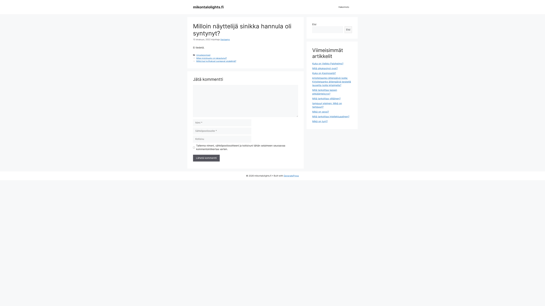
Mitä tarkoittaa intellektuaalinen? (330, 116)
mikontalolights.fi (208, 7)
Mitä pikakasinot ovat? (325, 68)
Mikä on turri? (320, 121)
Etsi (314, 24)
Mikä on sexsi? (320, 111)
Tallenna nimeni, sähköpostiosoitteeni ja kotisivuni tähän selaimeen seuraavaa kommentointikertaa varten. (240, 147)
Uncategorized (203, 55)
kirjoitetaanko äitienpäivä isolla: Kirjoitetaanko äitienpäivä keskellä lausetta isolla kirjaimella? (331, 82)
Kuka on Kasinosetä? (324, 73)
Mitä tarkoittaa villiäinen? (326, 98)
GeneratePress (291, 175)
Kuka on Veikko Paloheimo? (327, 63)
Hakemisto (343, 7)
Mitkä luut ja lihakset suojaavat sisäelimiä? (216, 61)
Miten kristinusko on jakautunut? (211, 58)
